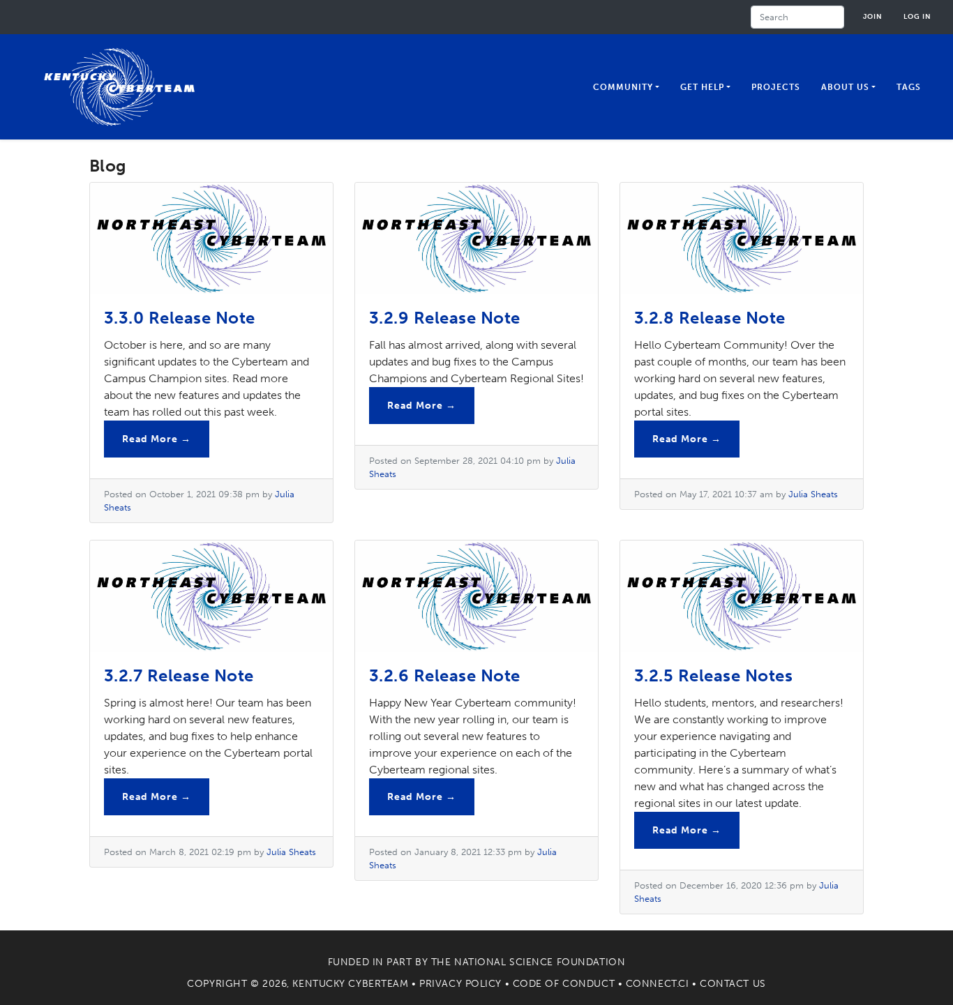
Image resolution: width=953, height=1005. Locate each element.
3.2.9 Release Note (444, 318)
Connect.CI (657, 984)
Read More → (156, 439)
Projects (775, 87)
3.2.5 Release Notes (713, 675)
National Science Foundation (539, 962)
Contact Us (733, 984)
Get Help (702, 87)
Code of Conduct (564, 984)
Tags (908, 87)
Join (873, 16)
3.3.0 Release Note (179, 318)
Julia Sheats (813, 494)
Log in (917, 16)
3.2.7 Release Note (179, 675)
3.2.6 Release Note (444, 675)
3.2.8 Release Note (710, 318)
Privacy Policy (460, 984)
